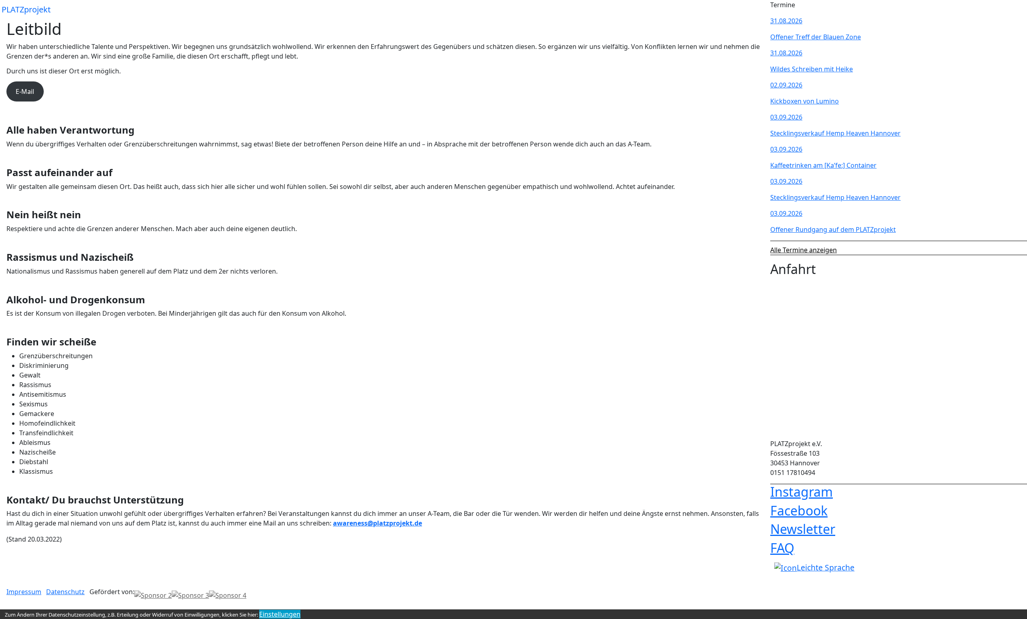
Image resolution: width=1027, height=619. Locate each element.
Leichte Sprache (825, 567)
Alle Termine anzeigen (803, 250)
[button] (757, 10)
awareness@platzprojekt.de (377, 523)
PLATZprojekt (26, 9)
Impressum (23, 591)
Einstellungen (279, 614)
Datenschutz (65, 591)
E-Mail (25, 91)
